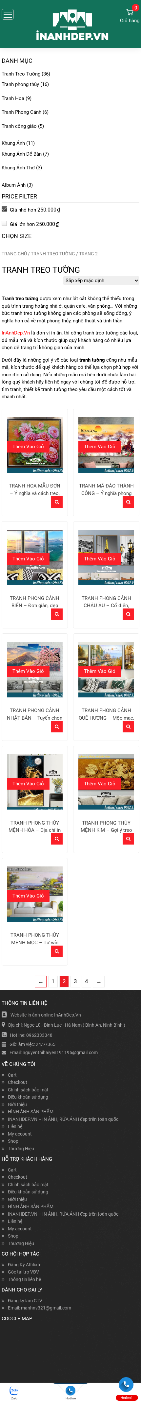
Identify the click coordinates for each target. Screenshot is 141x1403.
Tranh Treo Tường (21, 74)
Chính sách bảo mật (28, 1089)
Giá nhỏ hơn (34, 210)
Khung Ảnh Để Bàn (22, 154)
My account (20, 1134)
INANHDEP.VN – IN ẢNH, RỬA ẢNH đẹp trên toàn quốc (63, 1119)
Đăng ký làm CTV (25, 1300)
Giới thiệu (17, 1104)
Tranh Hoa (13, 98)
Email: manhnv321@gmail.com (39, 1307)
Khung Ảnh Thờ (18, 168)
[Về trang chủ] (70, 25)
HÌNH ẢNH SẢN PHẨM (30, 1111)
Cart (12, 1075)
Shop (13, 1141)
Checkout (17, 1082)
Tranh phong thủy (20, 84)
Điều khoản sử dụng (28, 1097)
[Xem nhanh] (57, 502)
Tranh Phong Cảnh (21, 112)
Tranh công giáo (19, 126)
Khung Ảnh (13, 143)
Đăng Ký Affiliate (24, 1264)
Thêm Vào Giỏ (28, 447)
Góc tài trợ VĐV (23, 1272)
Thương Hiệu (21, 1148)
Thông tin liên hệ (24, 1279)
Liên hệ (15, 1126)
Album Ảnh (14, 185)
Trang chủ (14, 253)
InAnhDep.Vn (16, 333)
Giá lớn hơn (34, 224)
